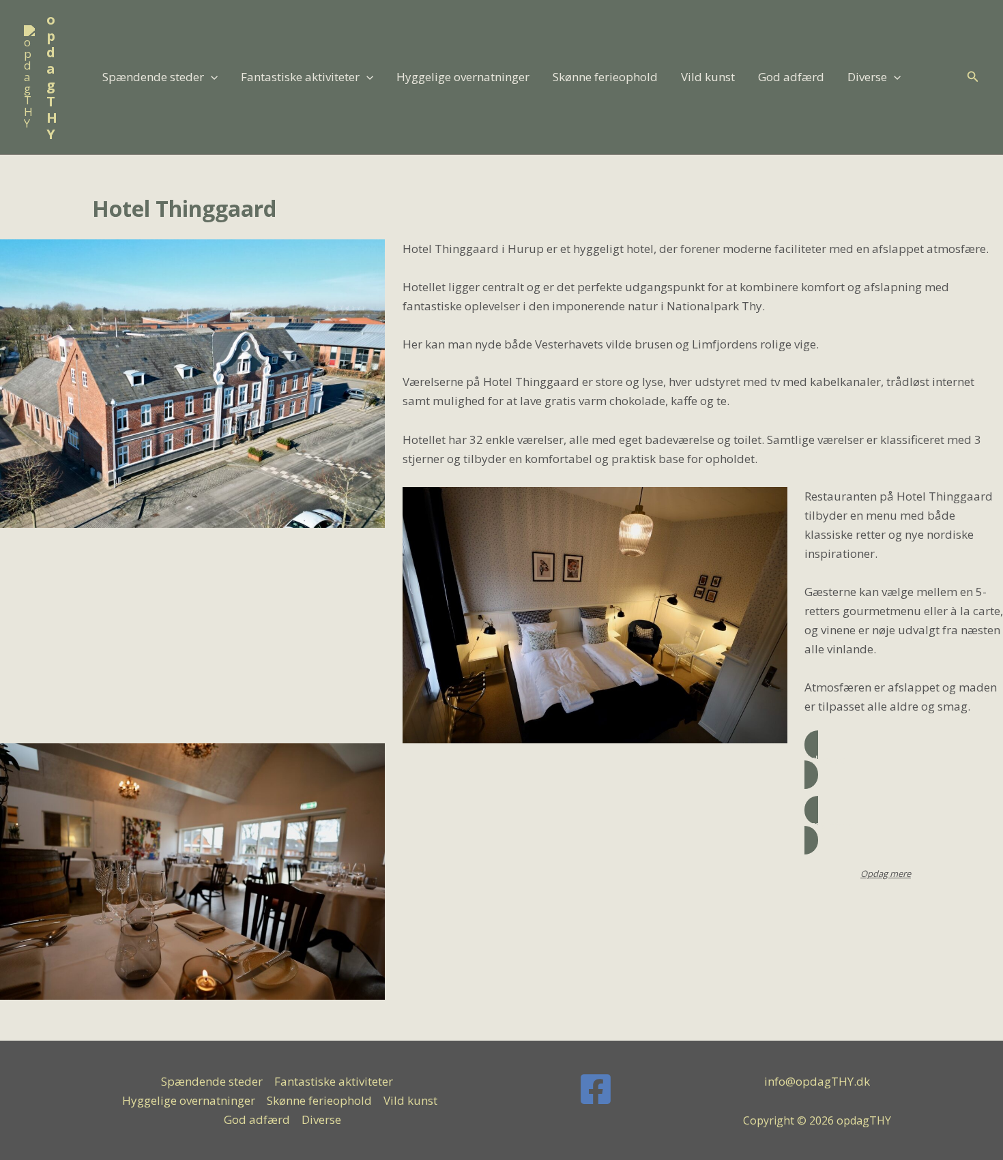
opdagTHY (51, 76)
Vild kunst (708, 77)
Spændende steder (153, 77)
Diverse (867, 77)
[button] (211, 77)
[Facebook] (596, 1089)
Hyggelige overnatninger (462, 77)
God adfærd (791, 77)
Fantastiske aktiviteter (300, 77)
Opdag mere (885, 873)
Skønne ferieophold (605, 77)
